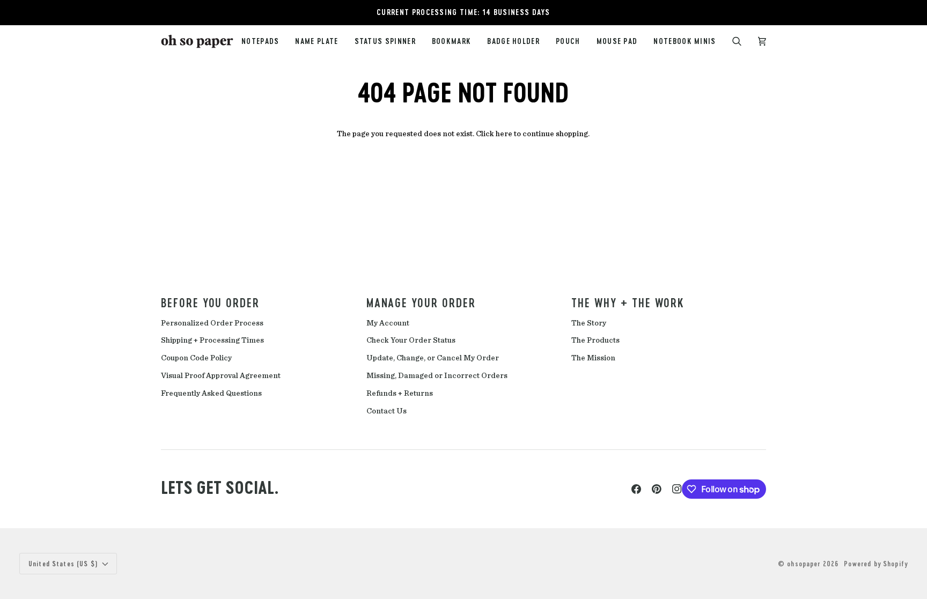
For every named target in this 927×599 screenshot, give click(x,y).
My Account (387, 323)
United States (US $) (63, 563)
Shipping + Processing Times (212, 340)
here (504, 134)
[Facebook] (636, 489)
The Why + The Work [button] (628, 302)
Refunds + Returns (399, 393)
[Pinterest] (656, 489)
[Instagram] (677, 489)
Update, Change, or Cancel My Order (432, 358)
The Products (595, 340)
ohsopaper (803, 563)
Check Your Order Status (410, 340)
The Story (588, 323)
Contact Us (386, 411)
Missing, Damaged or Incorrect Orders (436, 376)
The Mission (593, 358)
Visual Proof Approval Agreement (221, 376)
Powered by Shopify (876, 563)
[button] (385, 41)
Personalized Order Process (212, 323)
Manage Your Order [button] (421, 302)
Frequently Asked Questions (211, 393)
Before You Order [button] (210, 302)
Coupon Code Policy (196, 358)
